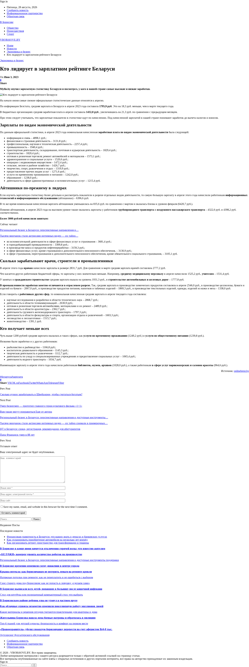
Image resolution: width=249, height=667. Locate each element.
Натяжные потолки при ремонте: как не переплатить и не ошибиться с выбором (46, 577)
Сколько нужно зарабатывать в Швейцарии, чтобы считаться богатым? (41, 394)
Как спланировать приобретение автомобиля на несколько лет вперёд (47, 539)
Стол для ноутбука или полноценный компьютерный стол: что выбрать (41, 594)
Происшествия (15, 31)
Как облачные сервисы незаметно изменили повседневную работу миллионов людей (51, 606)
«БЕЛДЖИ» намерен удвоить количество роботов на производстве (41, 554)
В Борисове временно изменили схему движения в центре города (39, 565)
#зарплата (17, 376)
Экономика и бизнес (12, 60)
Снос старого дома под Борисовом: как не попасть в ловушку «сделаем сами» (45, 583)
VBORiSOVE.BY (10, 39)
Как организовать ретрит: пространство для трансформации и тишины (48, 542)
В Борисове (6, 22)
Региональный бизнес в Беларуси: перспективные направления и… (39, 230)
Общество (12, 27)
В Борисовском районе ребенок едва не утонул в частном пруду (39, 600)
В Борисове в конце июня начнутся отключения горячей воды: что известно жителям (52, 548)
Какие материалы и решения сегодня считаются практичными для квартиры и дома (48, 612)
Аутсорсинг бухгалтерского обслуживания (24, 635)
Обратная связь (15, 16)
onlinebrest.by (241, 371)
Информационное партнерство (25, 13)
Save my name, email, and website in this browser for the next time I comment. (45, 506)
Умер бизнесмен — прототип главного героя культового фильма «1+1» (41, 405)
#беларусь (6, 376)
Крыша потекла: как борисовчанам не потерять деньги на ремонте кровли (46, 571)
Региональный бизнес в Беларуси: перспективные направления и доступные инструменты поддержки (59, 560)
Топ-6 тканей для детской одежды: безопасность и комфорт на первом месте (44, 623)
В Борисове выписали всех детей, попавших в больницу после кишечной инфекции (51, 588)
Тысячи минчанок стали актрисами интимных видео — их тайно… (39, 235)
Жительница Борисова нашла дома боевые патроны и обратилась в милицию (48, 617)
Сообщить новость (17, 10)
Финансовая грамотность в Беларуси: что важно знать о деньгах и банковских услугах (57, 536)
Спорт (10, 34)
